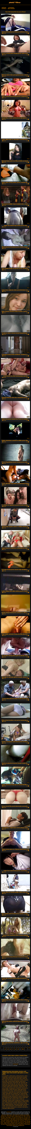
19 (18, 1049)
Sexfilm (5, 1123)
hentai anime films (18, 1090)
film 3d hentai (22, 1082)
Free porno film (15, 1117)
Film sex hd (27, 1120)
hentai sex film (8, 1098)
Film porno (22, 1120)
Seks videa (3, 1120)
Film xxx (28, 1116)
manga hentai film (9, 1104)
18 (15, 1049)
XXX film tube (27, 1124)
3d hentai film (5, 1075)
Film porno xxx (16, 1121)
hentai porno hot (8, 1097)
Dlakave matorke (9, 1120)
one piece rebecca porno (8, 1108)
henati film (18, 1088)
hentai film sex (9, 1093)
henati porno (25, 1088)
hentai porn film (24, 1094)
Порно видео (8, 1117)
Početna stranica (4, 8)
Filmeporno (20, 1117)
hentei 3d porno (18, 1101)
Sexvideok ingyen (9, 1121)
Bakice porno (9, 1115)
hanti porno (16, 1086)
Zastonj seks (21, 1124)
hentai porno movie (17, 1097)
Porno (2, 1123)
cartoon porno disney (18, 1080)
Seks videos (12, 1119)
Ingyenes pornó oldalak (24, 1115)
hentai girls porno (6, 1094)
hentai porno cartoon (17, 1096)
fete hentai (15, 1082)
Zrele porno (3, 1115)
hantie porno (22, 1086)
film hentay (10, 1084)
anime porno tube (17, 1078)
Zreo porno (26, 1117)
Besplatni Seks (16, 1120)
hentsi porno (21, 1103)
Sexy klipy (3, 1117)
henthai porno (9, 1103)
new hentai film (18, 1105)
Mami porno (15, 1125)
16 (10, 1049)
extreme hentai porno (7, 1082)
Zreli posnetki (27, 1122)
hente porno (11, 1101)
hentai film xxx (16, 1093)
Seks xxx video (23, 1121)
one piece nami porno (22, 1107)
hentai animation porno (7, 1090)
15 (8, 1049)
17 (13, 1049)
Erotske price (4, 1116)
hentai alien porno (22, 1089)
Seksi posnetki (7, 1122)
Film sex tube (5, 1124)
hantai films (21, 1085)
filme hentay (24, 1084)
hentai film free (12, 1092)
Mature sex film (23, 1123)
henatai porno (12, 1088)
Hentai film (15, 2)
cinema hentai (11, 1081)
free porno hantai (6, 1085)
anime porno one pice (7, 1078)
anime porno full (12, 1077)
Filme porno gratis (12, 1118)
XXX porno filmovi (19, 1119)
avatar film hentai (9, 1080)
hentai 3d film (5, 1089)
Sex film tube (18, 1118)
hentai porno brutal (6, 1096)
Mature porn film (16, 1115)
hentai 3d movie (13, 1089)
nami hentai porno (10, 1105)
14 (5, 1049)
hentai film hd (19, 1092)
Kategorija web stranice (11, 8)
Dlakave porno (18, 1116)
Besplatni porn (21, 1125)
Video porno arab (14, 1122)
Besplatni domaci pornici (13, 1124)
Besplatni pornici (27, 1119)
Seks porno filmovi (11, 1123)
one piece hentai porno (11, 1107)
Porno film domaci (11, 1116)
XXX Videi (24, 1116)
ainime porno (12, 1075)
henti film (15, 1103)
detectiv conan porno (20, 1081)
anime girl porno (20, 1075)
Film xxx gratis (25, 1118)
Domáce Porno (7, 1119)
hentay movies (11, 1100)
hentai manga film (15, 1094)
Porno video (17, 1123)
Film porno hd (21, 1122)
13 (29, 1047)
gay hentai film (14, 1085)
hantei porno (10, 1086)
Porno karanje (9, 1125)
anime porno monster (22, 1077)
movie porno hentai (18, 1104)
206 (23, 1049)
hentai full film (24, 1093)
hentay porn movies (20, 1100)
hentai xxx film (15, 1098)
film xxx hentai (17, 1084)
